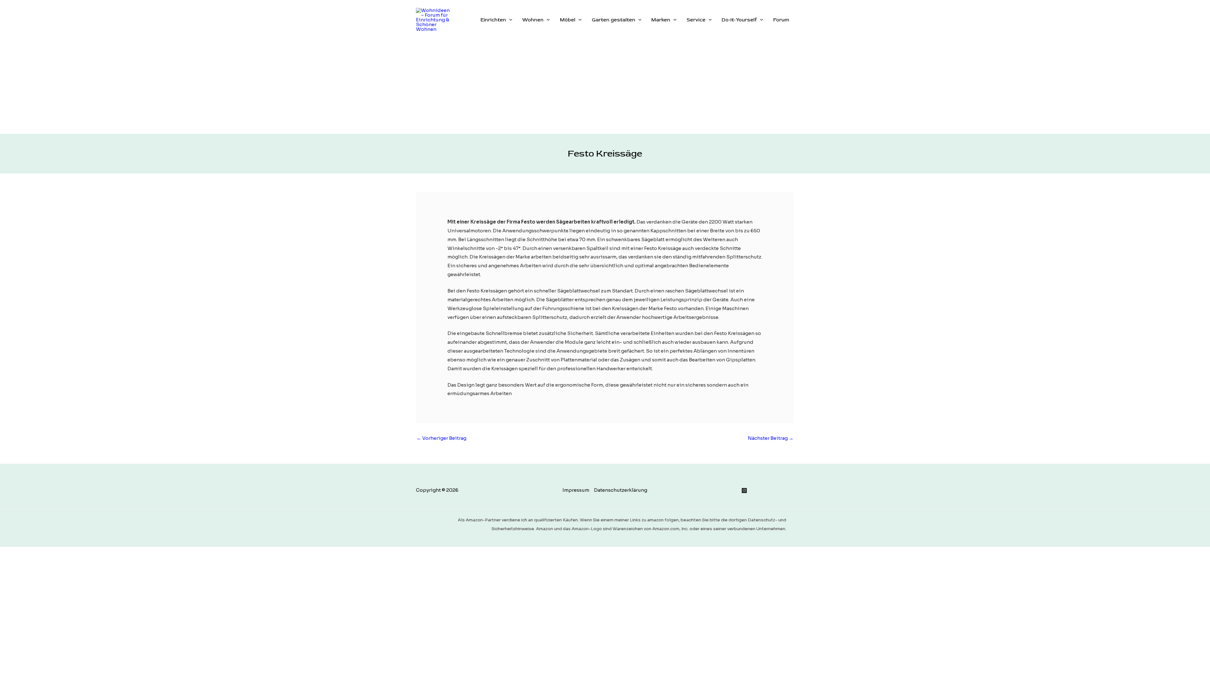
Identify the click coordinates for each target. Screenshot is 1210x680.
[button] (509, 20)
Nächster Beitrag (770, 438)
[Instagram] (744, 490)
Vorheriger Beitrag (441, 438)
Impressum (575, 490)
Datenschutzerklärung (620, 490)
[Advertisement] (605, 86)
